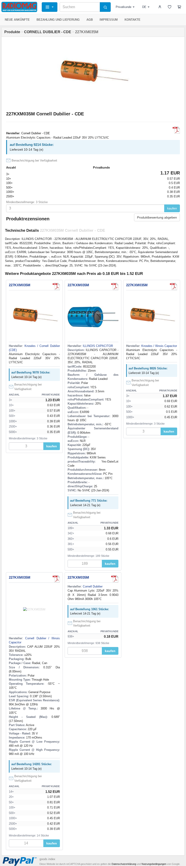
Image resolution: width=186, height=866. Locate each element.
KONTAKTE (132, 19)
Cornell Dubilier (93, 586)
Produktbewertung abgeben (157, 217)
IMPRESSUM (109, 19)
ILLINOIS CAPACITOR (98, 346)
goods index (47, 859)
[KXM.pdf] (176, 130)
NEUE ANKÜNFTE (17, 19)
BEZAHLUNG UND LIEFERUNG (58, 19)
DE (144, 7)
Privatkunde (123, 7)
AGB (89, 19)
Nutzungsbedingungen (154, 864)
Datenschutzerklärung (124, 864)
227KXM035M (19, 285)
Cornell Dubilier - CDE (35, 133)
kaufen (172, 208)
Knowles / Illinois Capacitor (159, 346)
